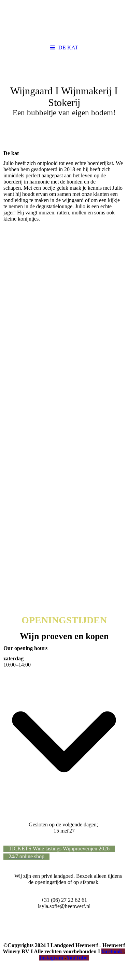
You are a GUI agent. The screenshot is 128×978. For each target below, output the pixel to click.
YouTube (76, 958)
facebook (111, 951)
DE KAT (68, 47)
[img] (64, 20)
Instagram (51, 958)
